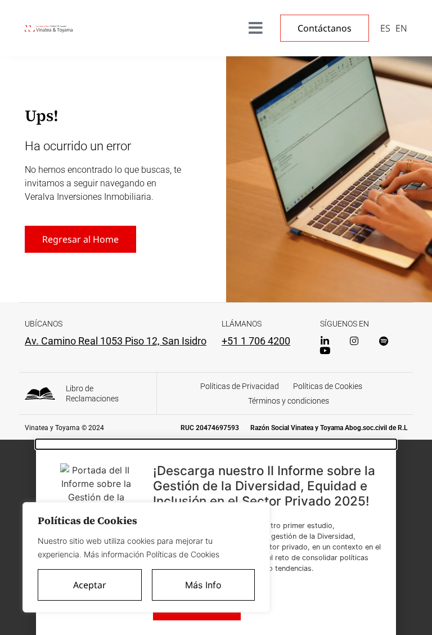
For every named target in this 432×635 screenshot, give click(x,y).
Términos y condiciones (288, 400)
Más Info (203, 585)
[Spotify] (383, 341)
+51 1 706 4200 (256, 341)
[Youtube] (325, 350)
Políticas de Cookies (327, 386)
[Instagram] (354, 341)
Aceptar (89, 585)
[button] (216, 444)
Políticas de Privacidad (239, 386)
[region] (146, 557)
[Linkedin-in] (325, 341)
